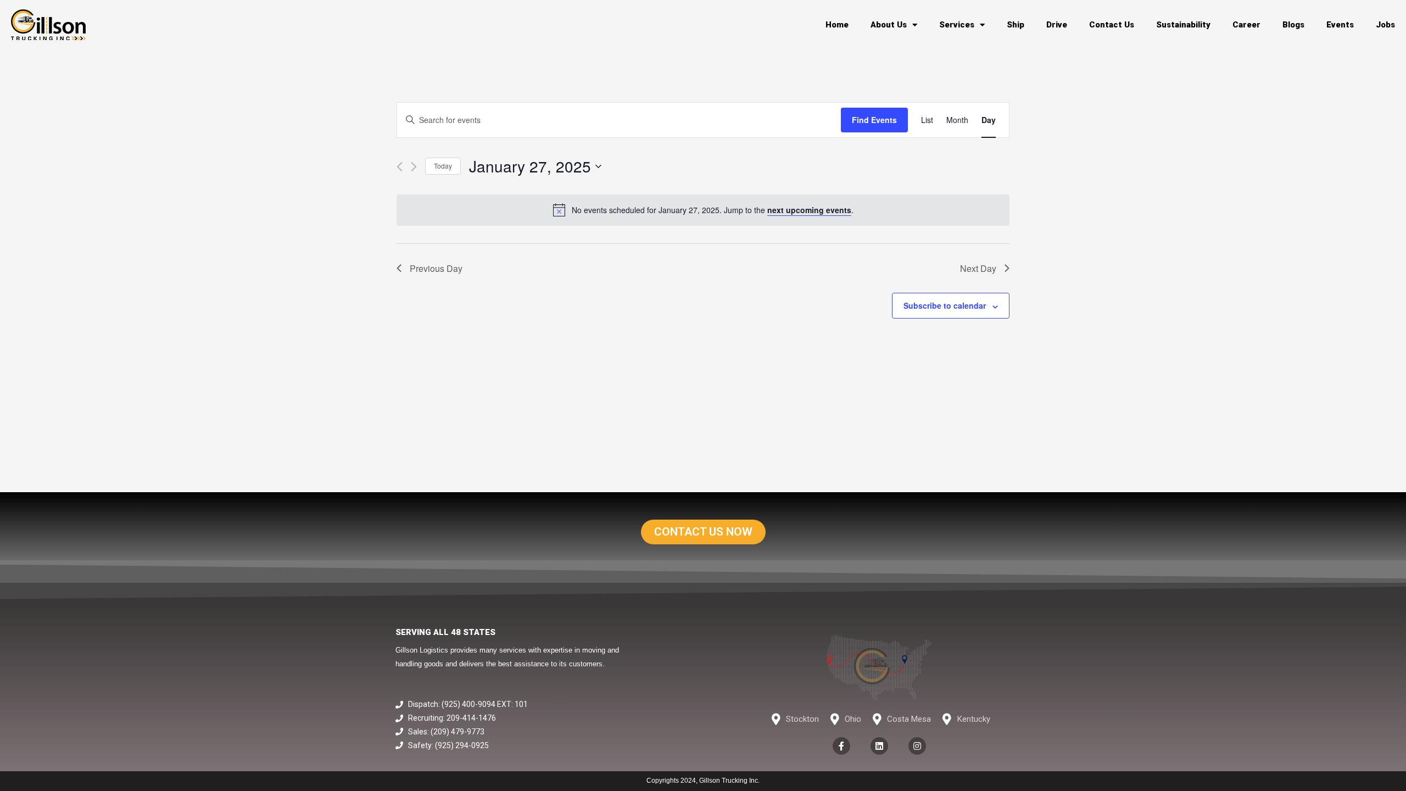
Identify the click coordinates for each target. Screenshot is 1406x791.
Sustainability (1183, 25)
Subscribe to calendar (944, 305)
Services (956, 25)
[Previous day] (400, 166)
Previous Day (436, 268)
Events (1340, 25)
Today (443, 165)
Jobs (1385, 25)
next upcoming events (809, 209)
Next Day (978, 268)
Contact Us (1111, 25)
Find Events (874, 119)
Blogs (1293, 25)
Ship (1015, 25)
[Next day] (414, 166)
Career (1246, 25)
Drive (1056, 25)
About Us (889, 25)
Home (837, 25)
